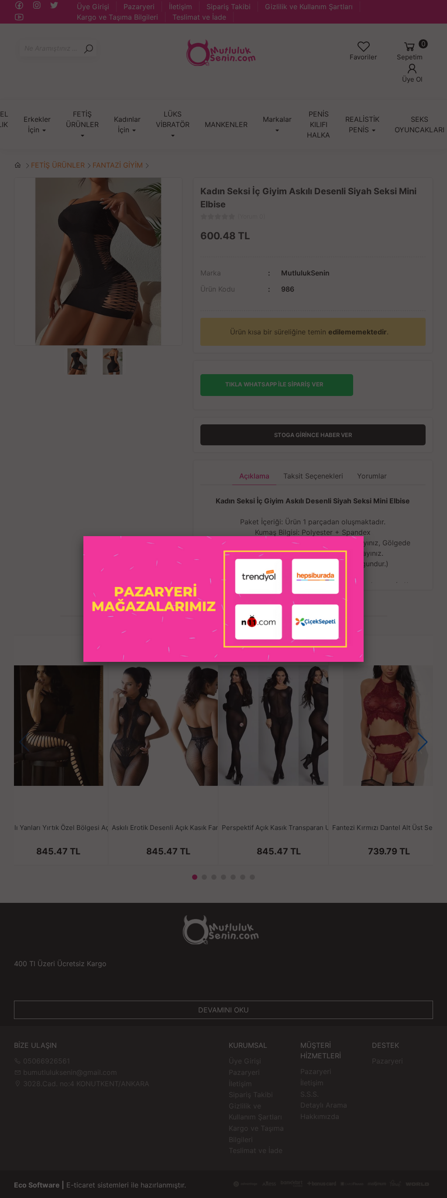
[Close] (363, 536)
